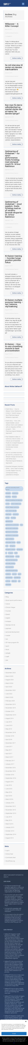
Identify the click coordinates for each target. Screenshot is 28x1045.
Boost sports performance (14, 600)
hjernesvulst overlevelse (12, 528)
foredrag (13, 518)
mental (17, 556)
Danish (8, 614)
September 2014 (11, 834)
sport (19, 574)
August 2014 (9, 838)
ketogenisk (19, 549)
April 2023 (9, 687)
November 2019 (11, 708)
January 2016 (10, 803)
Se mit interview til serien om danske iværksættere (14, 67)
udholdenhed (9, 577)
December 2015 (11, 806)
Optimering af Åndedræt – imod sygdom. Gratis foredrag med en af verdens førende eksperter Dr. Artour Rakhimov (13, 209)
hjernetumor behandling (12, 532)
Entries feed (9, 854)
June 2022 (9, 694)
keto (7, 546)
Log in (7, 850)
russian (8, 635)
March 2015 (9, 824)
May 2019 (9, 729)
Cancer (8, 604)
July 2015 (9, 817)
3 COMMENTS (9, 36)
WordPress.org (10, 861)
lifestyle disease (10, 556)
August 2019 (9, 718)
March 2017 (9, 757)
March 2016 (9, 799)
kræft (16, 553)
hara (21, 525)
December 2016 (11, 767)
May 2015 (9, 820)
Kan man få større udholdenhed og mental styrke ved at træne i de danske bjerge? (13, 109)
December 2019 (11, 704)
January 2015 (10, 827)
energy (7, 518)
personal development (11, 560)
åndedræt (8, 584)
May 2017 (9, 750)
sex (7, 639)
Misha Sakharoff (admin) (12, 33)
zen (19, 581)
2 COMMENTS (9, 227)
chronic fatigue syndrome (12, 507)
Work (7, 649)
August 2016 (9, 782)
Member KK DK (10, 625)
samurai (14, 574)
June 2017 (9, 746)
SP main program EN (12, 642)
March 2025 (9, 676)
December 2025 (11, 672)
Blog (7, 597)
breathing (8, 496)
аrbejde (8, 653)
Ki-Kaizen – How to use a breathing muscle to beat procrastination (13, 347)
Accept (14, 1033)
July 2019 (9, 722)
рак (7, 660)
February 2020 (10, 701)
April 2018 (9, 739)
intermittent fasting (10, 542)
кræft (7, 656)
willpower (14, 581)
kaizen (18, 542)
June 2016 (9, 789)
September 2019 (11, 715)
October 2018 (10, 736)
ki (6, 553)
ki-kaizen (10, 553)
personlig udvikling (10, 563)
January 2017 (10, 764)
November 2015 (11, 810)
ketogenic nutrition (10, 549)
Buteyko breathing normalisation (14, 500)
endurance (15, 514)
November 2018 (11, 732)
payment (8, 628)
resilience (8, 574)
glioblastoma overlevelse (12, 525)
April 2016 (9, 796)
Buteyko (14, 496)
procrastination (9, 567)
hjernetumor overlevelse (12, 535)
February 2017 (10, 760)
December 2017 (11, 743)
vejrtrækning (17, 577)
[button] (26, 1021)
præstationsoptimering (11, 570)
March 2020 (9, 697)
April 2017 (9, 753)
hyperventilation (10, 539)
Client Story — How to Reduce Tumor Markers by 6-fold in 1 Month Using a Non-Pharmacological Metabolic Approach (14, 413)
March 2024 (9, 683)
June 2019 (9, 725)
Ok (14, 1042)
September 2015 (11, 813)
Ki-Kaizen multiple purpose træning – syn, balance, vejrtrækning (14, 303)
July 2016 (9, 785)
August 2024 (9, 680)
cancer (7, 503)
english (8, 618)
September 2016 (11, 778)
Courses (8, 611)
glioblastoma (9, 521)
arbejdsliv (8, 493)
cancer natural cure (16, 503)
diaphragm (8, 514)
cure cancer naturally (11, 510)
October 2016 (10, 774)
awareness (15, 493)
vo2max (8, 581)
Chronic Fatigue (10, 607)
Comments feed (10, 857)
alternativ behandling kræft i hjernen (13, 488)
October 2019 (10, 711)
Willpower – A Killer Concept (11, 25)
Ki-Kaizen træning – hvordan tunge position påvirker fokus (13, 259)
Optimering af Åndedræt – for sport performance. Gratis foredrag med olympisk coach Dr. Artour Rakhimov (13, 159)
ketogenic (12, 546)
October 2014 (10, 831)
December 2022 (11, 690)
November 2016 (11, 771)
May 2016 (9, 792)
